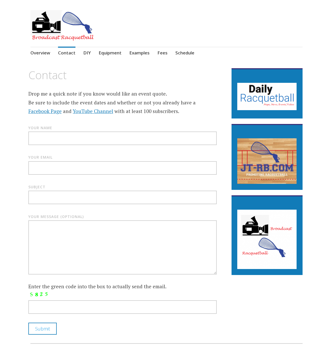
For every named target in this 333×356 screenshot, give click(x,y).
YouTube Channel (93, 111)
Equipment (110, 53)
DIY (87, 53)
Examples (139, 53)
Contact (66, 53)
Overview (40, 53)
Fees (162, 53)
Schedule (184, 53)
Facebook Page (45, 111)
